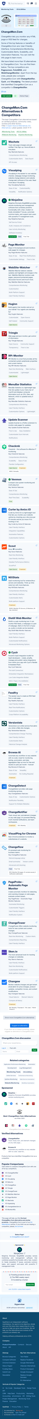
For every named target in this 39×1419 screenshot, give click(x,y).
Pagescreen (6, 70)
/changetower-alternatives (11, 921)
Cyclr (3, 82)
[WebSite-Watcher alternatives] (4, 268)
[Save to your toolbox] (6, 25)
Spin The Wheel (20, 1412)
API (10, 1347)
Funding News (7, 1369)
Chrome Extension (8, 1363)
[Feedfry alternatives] (4, 693)
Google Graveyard (26, 1372)
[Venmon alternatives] (4, 480)
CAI (4, 510)
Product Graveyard (27, 1369)
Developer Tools (19, 1388)
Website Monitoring (12, 1083)
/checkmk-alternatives (9, 444)
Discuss (29, 1344)
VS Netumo (9, 1182)
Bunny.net (19, 1410)
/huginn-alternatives (9, 302)
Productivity (20, 1393)
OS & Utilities (27, 1072)
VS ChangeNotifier (11, 1173)
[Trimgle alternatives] (4, 333)
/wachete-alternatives (9, 139)
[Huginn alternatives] (4, 304)
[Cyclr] (4, 653)
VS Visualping (10, 1179)
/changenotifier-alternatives (11, 810)
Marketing (30, 1393)
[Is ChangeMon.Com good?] (15, 95)
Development (12, 1068)
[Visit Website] (36, 141)
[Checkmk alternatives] (4, 446)
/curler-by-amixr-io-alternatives (13, 507)
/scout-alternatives (8, 544)
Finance (5, 1401)
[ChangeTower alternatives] (4, 923)
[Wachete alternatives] (4, 142)
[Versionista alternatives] (4, 723)
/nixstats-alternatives (9, 575)
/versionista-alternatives (10, 720)
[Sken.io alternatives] (4, 952)
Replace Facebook (26, 1360)
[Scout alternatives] (4, 546)
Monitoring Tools (13, 1072)
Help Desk (11, 1393)
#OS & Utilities (22, 131)
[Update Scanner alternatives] (4, 420)
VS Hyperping (10, 1203)
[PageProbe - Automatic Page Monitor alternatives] (4, 882)
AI (3, 1388)
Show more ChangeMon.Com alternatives (19, 1017)
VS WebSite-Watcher (12, 1194)
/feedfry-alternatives (9, 690)
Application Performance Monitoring (14, 1064)
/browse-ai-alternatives (10, 750)
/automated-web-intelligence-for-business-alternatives (17, 846)
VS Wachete (9, 1200)
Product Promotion (9, 1344)
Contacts (21, 1344)
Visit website (6, 96)
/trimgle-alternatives (9, 331)
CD (4, 786)
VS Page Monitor (11, 1197)
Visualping (15, 82)
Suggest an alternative (19, 1025)
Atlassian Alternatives (27, 1366)
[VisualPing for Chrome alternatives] (4, 834)
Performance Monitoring (26, 1075)
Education (13, 1401)
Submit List (6, 1372)
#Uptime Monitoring (25, 135)
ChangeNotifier (28, 79)
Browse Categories (9, 1356)
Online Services (11, 1075)
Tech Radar (24, 1356)
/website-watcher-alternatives (12, 265)
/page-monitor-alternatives (11, 242)
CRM (4, 1393)
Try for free (12, 236)
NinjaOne (18, 1253)
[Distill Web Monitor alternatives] (4, 619)
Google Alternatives (27, 1363)
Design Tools (31, 1388)
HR (23, 1396)
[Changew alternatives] (4, 982)
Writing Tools (30, 1396)
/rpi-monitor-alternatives (10, 353)
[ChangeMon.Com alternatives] (6, 19)
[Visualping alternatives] (4, 171)
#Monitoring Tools (8, 131)
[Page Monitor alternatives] (4, 245)
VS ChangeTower (11, 1191)
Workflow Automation (28, 1083)
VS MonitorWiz (10, 1209)
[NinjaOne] (4, 200)
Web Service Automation (27, 1079)
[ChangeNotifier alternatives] (4, 812)
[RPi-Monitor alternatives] (4, 356)
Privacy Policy (16, 1407)
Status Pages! (7, 1366)
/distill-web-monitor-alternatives (13, 616)
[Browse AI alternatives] (4, 753)
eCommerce (16, 1396)
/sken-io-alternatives (9, 949)
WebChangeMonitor (10, 73)
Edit (4, 92)
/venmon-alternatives (9, 477)
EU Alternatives (25, 1380)
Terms (26, 1407)
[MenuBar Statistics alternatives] (4, 385)
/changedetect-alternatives (11, 783)
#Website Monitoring (9, 135)
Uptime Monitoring (11, 1079)
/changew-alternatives (9, 979)
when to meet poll (18, 1414)
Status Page (24, 96)
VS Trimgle (9, 1188)
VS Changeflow (10, 1185)
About (4, 1347)
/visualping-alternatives (10, 168)
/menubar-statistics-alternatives (13, 382)
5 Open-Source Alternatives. (17, 126)
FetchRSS (17, 70)
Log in (4, 1048)
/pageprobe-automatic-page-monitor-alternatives (19, 880)
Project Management (9, 1399)
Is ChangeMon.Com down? (19, 1237)
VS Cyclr (8, 1176)
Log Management (25, 1068)
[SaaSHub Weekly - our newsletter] (28, 3)
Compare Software (9, 1360)
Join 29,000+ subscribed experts (19, 1289)
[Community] (32, 3)
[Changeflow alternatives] (4, 847)
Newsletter (6, 1375)
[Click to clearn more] (19, 1303)
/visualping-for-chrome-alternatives (14, 831)
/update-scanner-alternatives (12, 417)
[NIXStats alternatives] (4, 578)
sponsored (29, 1307)
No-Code (9, 1388)
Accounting (6, 1396)
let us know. (19, 1226)
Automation (31, 1064)
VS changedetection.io (13, 1206)
